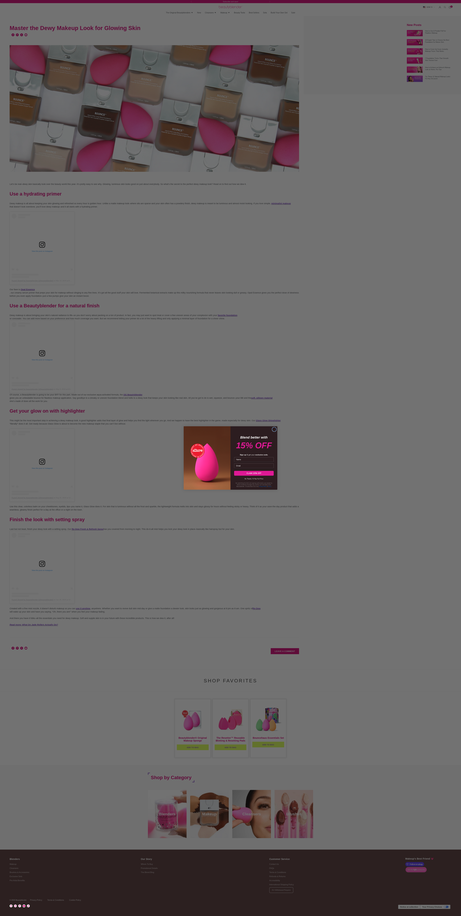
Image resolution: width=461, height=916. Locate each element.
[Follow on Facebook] (11, 905)
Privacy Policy (263, 486)
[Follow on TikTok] (28, 905)
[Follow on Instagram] (15, 905)
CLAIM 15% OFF (253, 473)
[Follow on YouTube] (24, 905)
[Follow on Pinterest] (19, 905)
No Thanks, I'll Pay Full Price (254, 478)
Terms (269, 486)
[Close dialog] (274, 429)
